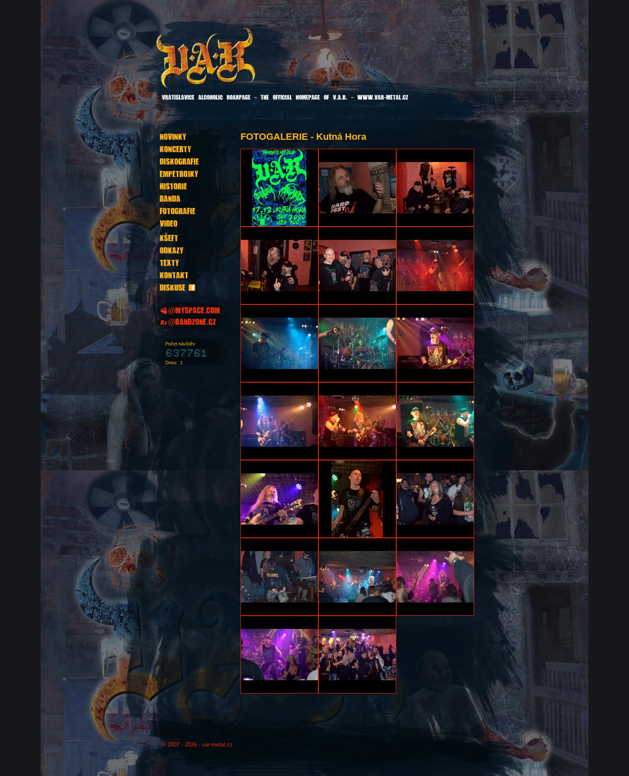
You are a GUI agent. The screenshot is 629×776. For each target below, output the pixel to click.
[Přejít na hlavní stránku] (227, 64)
